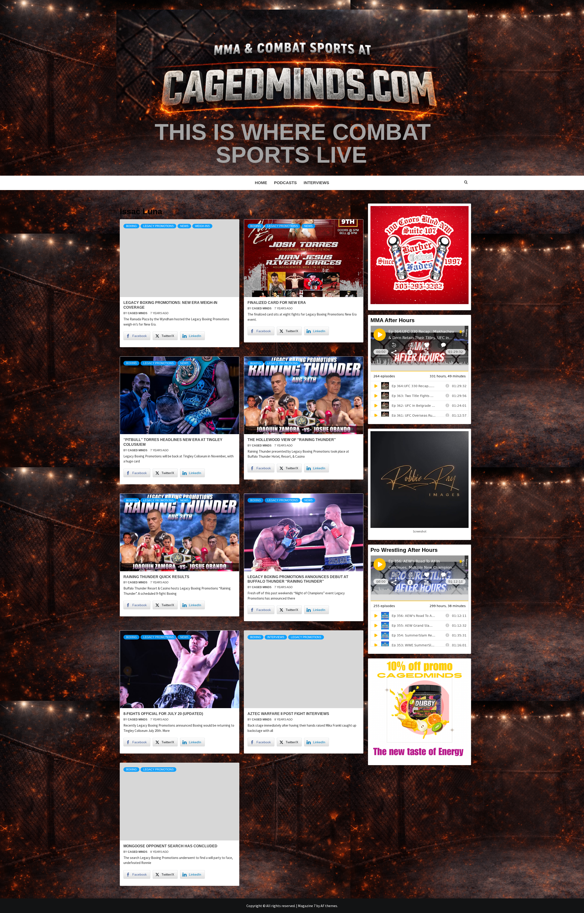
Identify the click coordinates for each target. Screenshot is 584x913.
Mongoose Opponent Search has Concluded (170, 846)
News (184, 226)
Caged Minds (138, 313)
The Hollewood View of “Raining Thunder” (292, 440)
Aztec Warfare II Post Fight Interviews (288, 714)
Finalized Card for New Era (277, 303)
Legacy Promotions (158, 226)
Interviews (316, 182)
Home (261, 182)
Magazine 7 (306, 905)
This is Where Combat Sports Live (293, 143)
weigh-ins (202, 226)
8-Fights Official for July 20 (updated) (163, 714)
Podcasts (285, 182)
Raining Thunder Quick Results (156, 577)
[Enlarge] (462, 212)
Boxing (131, 226)
